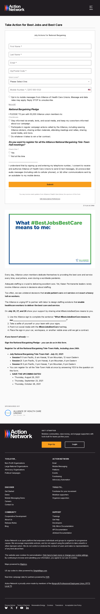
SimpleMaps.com (40, 570)
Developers (57, 523)
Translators (59, 605)
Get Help (56, 520)
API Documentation (60, 529)
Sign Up (51, 444)
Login (74, 444)
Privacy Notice (10, 605)
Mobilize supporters (60, 494)
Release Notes (11, 523)
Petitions (55, 470)
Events (55, 473)
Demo (7, 494)
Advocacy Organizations (15, 470)
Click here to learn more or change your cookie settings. (65, 555)
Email (54, 463)
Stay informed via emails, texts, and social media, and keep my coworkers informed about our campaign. (49, 122)
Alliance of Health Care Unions (27, 412)
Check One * (14, 149)
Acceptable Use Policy (73, 605)
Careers (8, 501)
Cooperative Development (15, 516)
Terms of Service (23, 605)
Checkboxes (13, 117)
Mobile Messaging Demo (15, 498)
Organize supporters (60, 498)
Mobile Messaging (59, 466)
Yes (12, 153)
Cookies (50, 605)
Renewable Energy (38, 605)
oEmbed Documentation (62, 533)
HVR (47, 577)
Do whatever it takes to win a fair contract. (31, 136)
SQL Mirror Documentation (63, 526)
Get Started (9, 491)
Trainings (56, 516)
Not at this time (18, 156)
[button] (91, 9)
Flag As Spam (89, 205)
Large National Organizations (16, 466)
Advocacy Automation (61, 479)
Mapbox (23, 564)
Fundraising (57, 476)
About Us (8, 520)
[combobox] (89, 89)
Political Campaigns (12, 473)
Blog (7, 526)
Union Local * (14, 77)
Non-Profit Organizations (15, 463)
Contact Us (9, 505)
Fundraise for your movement (64, 491)
